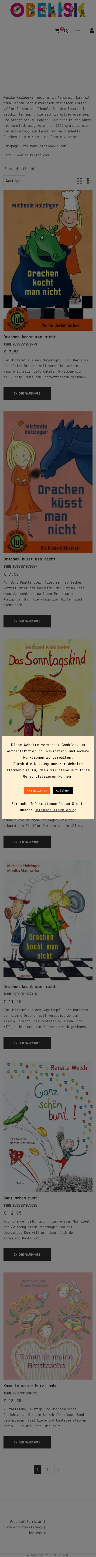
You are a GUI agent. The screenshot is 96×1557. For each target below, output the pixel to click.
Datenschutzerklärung (55, 809)
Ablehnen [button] (63, 790)
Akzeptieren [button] (37, 790)
